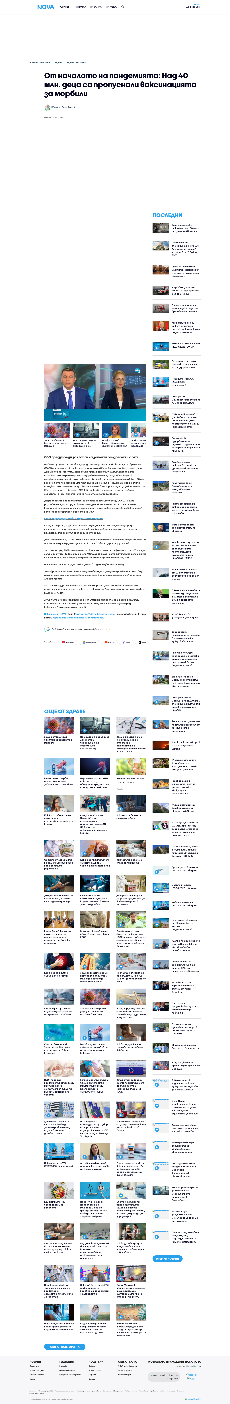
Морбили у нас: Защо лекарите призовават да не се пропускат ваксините (94, 1048)
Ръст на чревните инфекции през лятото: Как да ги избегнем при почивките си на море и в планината (131, 1329)
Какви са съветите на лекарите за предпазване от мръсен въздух (58, 819)
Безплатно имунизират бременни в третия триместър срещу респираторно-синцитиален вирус (94, 1086)
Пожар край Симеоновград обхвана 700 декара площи (186, 399)
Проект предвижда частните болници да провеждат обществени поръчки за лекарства (58, 1291)
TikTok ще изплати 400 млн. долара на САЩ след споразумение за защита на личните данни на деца (185, 828)
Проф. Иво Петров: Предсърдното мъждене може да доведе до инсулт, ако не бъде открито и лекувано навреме (93, 1209)
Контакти (107, 1391)
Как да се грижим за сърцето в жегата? (56, 974)
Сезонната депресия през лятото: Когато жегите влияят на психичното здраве (93, 1328)
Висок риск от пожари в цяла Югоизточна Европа (186, 745)
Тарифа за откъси (83, 1391)
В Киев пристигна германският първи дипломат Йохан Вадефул (183, 987)
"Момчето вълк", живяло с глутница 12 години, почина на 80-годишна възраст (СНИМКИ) (186, 851)
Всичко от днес (37, 1370)
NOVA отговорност (127, 1366)
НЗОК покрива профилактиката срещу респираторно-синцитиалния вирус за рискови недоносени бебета (59, 1087)
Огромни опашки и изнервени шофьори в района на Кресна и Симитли (184, 1029)
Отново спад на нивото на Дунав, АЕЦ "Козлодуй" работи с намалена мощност (186, 1237)
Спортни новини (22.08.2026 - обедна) (184, 886)
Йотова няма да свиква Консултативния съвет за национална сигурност (186, 726)
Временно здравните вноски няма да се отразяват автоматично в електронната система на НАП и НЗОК (131, 744)
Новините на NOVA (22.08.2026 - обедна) (184, 904)
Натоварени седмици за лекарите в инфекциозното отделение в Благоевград (94, 743)
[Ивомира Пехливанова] (47, 107)
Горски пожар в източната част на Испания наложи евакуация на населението (183, 787)
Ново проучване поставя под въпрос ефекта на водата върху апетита (59, 1326)
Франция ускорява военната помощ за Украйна (184, 527)
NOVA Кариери (125, 1370)
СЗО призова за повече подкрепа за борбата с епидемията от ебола (58, 1011)
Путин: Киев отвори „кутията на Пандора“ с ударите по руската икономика (185, 271)
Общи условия (118, 1391)
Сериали (93, 1374)
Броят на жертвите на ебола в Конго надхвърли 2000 (95, 934)
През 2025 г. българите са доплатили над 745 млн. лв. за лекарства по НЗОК (131, 977)
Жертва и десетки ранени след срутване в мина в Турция (185, 290)
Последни (34, 1366)
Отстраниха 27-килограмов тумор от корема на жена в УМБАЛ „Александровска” (95, 900)
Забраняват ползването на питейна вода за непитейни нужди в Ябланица (186, 637)
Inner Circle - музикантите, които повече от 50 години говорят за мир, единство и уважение (185, 1107)
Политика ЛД (143, 1391)
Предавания (94, 1370)
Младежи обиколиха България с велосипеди (185, 1046)
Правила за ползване (157, 1391)
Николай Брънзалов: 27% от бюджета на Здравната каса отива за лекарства (94, 1289)
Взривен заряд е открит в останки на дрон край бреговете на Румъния (185, 467)
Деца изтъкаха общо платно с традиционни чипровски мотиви (185, 1128)
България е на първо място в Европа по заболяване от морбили (58, 781)
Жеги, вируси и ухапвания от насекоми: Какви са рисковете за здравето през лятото (131, 1013)
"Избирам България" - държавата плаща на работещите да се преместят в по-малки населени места (185, 420)
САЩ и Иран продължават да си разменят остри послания (184, 1008)
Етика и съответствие (175, 1391)
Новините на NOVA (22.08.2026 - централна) (183, 381)
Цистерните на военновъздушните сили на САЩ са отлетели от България (185, 966)
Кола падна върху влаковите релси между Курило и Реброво (182, 488)
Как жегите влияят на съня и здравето (129, 816)
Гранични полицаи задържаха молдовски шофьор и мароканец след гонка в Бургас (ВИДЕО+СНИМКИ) (185, 659)
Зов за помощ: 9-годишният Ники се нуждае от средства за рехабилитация (185, 1085)
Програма (79, 6)
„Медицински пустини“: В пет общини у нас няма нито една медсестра (58, 898)
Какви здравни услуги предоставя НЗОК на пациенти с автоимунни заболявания (130, 1247)
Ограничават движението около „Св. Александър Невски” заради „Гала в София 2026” (185, 248)
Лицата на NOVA (67, 1370)
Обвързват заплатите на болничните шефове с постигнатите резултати (58, 864)
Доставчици (96, 1391)
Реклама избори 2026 (45, 1391)
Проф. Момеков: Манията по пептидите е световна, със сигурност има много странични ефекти (130, 1291)
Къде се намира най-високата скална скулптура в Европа (184, 808)
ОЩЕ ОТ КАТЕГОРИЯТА (65, 1346)
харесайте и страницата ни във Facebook (78, 617)
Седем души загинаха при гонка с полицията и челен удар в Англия (186, 364)
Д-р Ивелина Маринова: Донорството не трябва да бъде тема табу (95, 1166)
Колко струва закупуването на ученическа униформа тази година (185, 1216)
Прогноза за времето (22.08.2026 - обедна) (185, 869)
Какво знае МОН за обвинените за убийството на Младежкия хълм (183, 1147)
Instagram (81, 614)
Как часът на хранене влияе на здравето (129, 861)
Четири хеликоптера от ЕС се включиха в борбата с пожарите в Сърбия (186, 574)
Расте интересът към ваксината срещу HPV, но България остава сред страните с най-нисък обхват (130, 1169)
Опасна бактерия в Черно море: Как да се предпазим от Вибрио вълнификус (57, 1048)
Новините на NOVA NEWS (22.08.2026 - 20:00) (186, 345)
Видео (32, 1379)
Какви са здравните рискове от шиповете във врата (129, 1047)
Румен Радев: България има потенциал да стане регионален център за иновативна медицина (57, 937)
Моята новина (37, 1374)
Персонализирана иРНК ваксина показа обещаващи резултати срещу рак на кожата (94, 782)
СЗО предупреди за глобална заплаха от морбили (73, 518)
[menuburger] (31, 6)
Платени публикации (36, 1393)
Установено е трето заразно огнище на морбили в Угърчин (93, 1011)
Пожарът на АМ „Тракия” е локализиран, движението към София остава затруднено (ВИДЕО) (186, 703)
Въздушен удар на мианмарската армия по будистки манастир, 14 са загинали (186, 681)
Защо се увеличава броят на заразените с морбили (58, 740)
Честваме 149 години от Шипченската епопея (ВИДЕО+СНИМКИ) (184, 925)
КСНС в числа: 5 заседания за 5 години (185, 616)
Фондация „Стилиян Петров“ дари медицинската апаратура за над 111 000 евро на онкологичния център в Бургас (93, 824)
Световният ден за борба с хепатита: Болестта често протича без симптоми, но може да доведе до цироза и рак (130, 1209)
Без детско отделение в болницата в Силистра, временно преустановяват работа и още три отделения (95, 1250)
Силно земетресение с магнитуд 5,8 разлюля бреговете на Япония (185, 308)
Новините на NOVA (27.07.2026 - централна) (58, 1164)
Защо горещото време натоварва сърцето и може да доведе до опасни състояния (94, 977)
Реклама (32, 1391)
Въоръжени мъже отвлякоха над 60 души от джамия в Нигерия (185, 228)
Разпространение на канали (65, 1391)
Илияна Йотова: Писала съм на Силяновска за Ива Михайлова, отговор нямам (186, 945)
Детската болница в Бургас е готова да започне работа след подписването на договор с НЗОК (57, 1127)
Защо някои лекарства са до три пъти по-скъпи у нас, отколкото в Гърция (131, 1126)
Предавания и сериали (70, 1374)
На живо (111, 6)
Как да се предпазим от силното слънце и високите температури (95, 863)
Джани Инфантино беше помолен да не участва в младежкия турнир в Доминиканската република (186, 596)
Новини (64, 6)
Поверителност (131, 1391)
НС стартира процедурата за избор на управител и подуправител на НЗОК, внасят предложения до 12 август (94, 1128)
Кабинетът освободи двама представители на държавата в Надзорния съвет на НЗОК (130, 1086)
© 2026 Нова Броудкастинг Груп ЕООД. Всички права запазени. (51, 1399)
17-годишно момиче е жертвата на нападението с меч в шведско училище (184, 765)
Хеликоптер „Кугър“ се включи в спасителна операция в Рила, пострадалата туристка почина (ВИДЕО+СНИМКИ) (185, 550)
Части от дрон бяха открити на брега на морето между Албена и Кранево (185, 508)
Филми (92, 1379)
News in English (124, 1374)
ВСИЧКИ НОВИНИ (167, 1258)
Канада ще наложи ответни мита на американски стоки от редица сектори (186, 327)
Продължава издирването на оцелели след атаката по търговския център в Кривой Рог (186, 444)
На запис (96, 6)
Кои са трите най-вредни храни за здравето (55, 1204)
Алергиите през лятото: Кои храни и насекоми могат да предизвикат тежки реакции (59, 1247)
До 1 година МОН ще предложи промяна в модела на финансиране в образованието (184, 1169)
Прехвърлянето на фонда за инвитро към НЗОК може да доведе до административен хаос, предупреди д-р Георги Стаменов (131, 938)
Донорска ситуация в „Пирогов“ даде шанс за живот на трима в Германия (130, 900)
